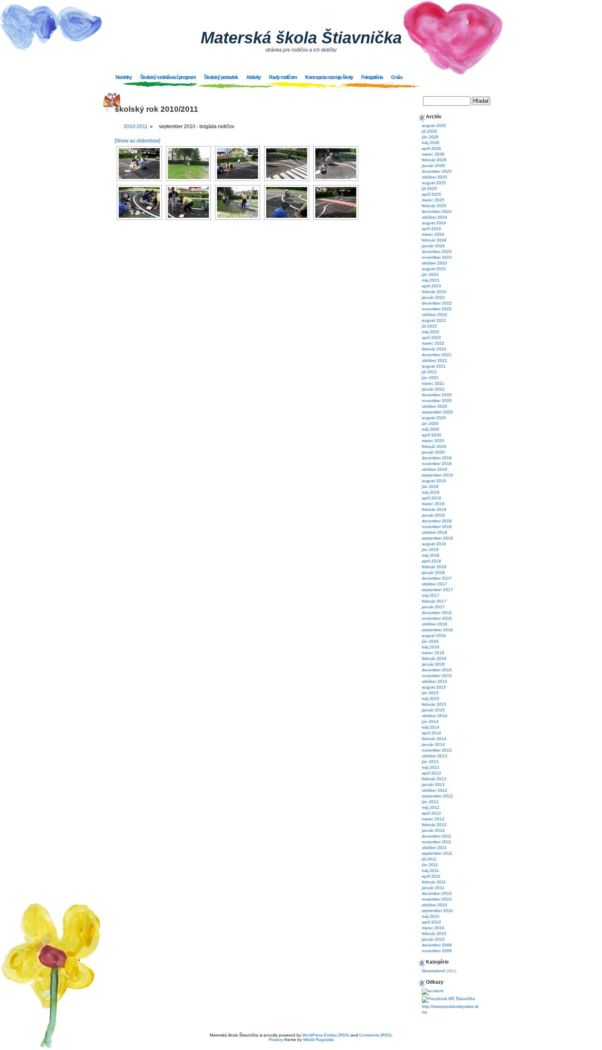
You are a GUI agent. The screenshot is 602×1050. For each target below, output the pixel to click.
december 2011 (436, 836)
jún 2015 (430, 693)
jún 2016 (430, 641)
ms (424, 1012)
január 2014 (433, 744)
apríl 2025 (431, 194)
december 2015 (437, 670)
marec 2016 (433, 652)
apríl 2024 (431, 228)
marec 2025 (433, 200)
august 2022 (434, 320)
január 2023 (433, 297)
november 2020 (437, 400)
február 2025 (434, 205)
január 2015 (433, 710)
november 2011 (436, 842)
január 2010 (433, 939)
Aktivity (253, 77)
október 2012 (434, 790)
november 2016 (437, 618)
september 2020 (437, 412)
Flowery (276, 1039)
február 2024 (434, 240)
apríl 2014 (431, 733)
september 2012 (437, 796)
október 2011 (434, 847)
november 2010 (437, 899)
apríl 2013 (431, 773)
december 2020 (437, 395)
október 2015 (434, 681)
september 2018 (437, 538)
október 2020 (434, 406)
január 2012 (433, 830)
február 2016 (434, 658)
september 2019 (437, 475)
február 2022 (434, 349)
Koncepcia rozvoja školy (329, 77)
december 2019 (437, 458)
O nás (397, 77)
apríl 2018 (431, 561)
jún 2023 (430, 274)
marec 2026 (433, 154)
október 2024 (434, 217)
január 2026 (433, 165)
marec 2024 (433, 234)
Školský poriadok (221, 77)
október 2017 (434, 584)
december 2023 (437, 251)
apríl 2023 (431, 286)
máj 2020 (430, 429)
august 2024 (434, 223)
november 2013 (437, 750)
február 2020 (434, 446)
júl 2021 (429, 372)
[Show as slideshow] (137, 141)
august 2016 (434, 635)
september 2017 (437, 589)
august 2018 (434, 544)
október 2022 (434, 314)
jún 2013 (430, 761)
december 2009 (437, 945)
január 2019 (433, 515)
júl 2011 (429, 859)
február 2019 (434, 509)
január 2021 (433, 389)
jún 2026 (430, 137)
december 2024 (437, 211)
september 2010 (437, 910)
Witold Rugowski (318, 1039)
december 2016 (437, 612)
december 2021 (437, 354)
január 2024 (433, 246)
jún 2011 (430, 865)
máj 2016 (430, 647)
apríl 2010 (431, 922)
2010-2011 (136, 126)
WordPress (312, 1035)
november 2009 (437, 950)
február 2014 (434, 738)
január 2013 (433, 784)
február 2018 (434, 567)
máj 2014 (430, 727)
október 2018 (434, 532)
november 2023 (437, 257)
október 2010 (434, 905)
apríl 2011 (431, 876)
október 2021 (434, 360)
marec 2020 (433, 440)
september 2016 (437, 630)
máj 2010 (430, 916)
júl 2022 (429, 326)
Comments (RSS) (375, 1035)
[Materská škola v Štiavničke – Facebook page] (448, 998)
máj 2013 (430, 767)
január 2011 (433, 887)
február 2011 (434, 882)
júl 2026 (429, 131)
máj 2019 (430, 492)
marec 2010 (433, 928)
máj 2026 (430, 142)
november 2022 (437, 309)
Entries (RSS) (336, 1035)
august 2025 (434, 183)
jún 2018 (430, 549)
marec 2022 (433, 343)
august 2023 (434, 268)
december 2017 (437, 578)
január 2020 (433, 452)
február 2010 (434, 933)
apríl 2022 (431, 337)
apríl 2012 (431, 813)
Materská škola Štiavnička (301, 38)
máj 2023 (430, 280)
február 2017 (434, 601)
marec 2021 (433, 383)
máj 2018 (430, 555)
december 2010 (437, 893)
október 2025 (434, 177)
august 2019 (434, 481)
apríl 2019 (431, 498)
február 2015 (434, 704)
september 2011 (437, 853)
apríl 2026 (431, 148)
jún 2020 (430, 423)
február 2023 (434, 291)
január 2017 (433, 607)
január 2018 (433, 572)
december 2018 (437, 521)
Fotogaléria (372, 77)
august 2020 (434, 417)
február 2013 (434, 779)
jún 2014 (430, 721)
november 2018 (437, 526)
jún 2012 (430, 801)
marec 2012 (433, 819)
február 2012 (434, 824)
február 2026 (434, 160)
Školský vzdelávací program (168, 77)
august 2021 (434, 366)
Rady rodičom (283, 77)
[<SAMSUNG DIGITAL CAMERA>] (139, 163)
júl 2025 (429, 188)
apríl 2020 (431, 435)
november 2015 (437, 675)
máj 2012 (430, 807)
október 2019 (434, 469)
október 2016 (434, 624)
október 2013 (434, 756)
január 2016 (433, 664)
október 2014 (434, 716)
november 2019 (437, 463)
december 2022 (437, 303)
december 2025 (437, 171)
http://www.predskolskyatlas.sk (450, 1006)
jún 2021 (430, 377)
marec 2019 (433, 503)
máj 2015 (430, 698)
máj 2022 (430, 332)
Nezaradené (433, 971)
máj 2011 (430, 870)
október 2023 (434, 263)
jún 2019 (430, 486)
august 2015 (434, 687)
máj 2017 (430, 595)
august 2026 (434, 125)
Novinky (123, 77)
